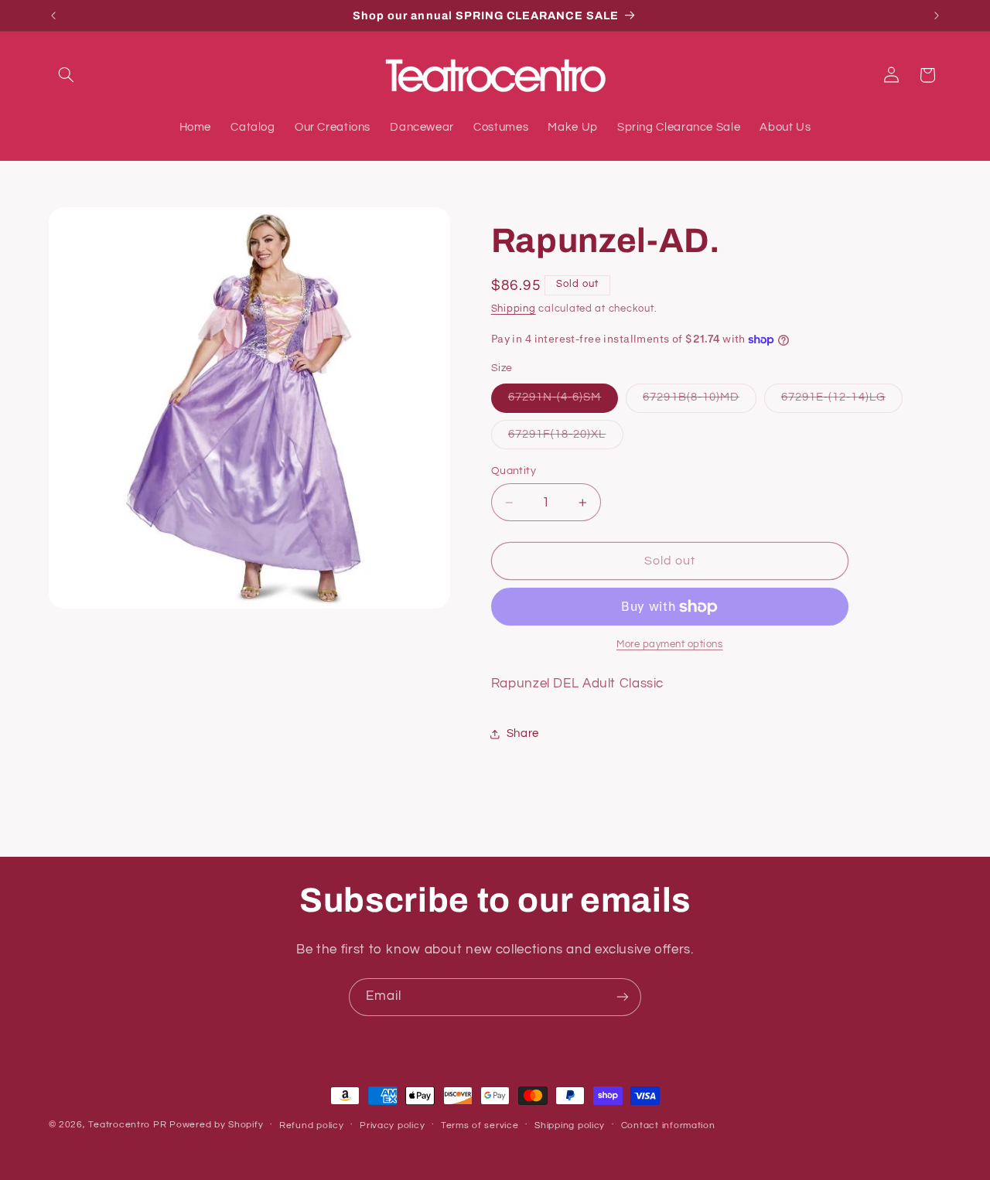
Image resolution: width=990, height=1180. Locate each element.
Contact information (668, 1125)
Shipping (513, 309)
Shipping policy (569, 1125)
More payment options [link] (669, 645)
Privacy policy (392, 1125)
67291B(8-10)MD (699, 402)
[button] (66, 75)
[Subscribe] (622, 997)
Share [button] (523, 734)
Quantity (513, 471)
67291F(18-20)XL (565, 438)
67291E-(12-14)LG (842, 402)
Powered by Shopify (216, 1124)
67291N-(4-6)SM (563, 402)
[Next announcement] (937, 15)
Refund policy (311, 1125)
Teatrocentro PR (127, 1124)
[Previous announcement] (53, 15)
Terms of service (480, 1125)
